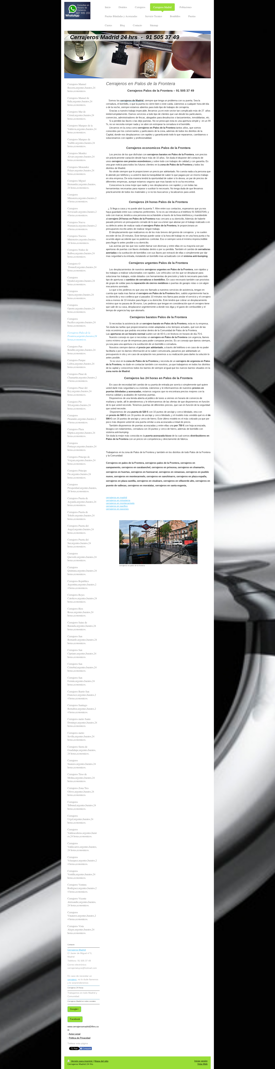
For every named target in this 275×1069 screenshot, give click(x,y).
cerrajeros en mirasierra (118, 500)
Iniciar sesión (201, 1061)
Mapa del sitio (101, 1061)
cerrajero (72, 979)
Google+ (74, 1009)
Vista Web (202, 1064)
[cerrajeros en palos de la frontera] (158, 542)
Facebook (75, 1019)
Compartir (86, 1049)
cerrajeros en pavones (117, 509)
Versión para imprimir (81, 1061)
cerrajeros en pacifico (117, 506)
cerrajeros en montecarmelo (120, 503)
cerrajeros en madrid (116, 497)
